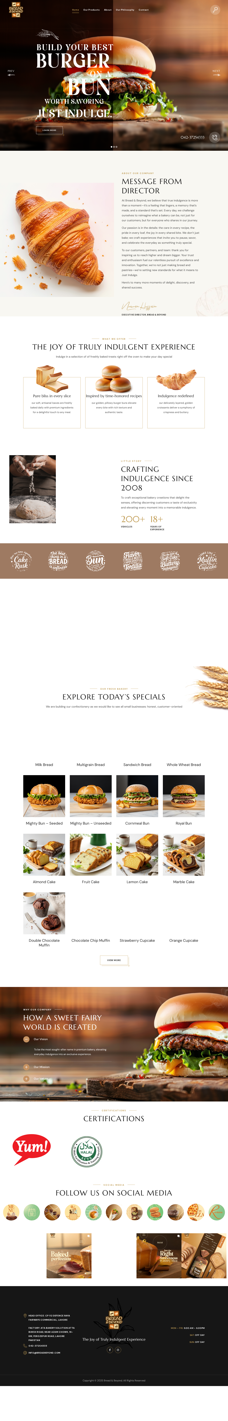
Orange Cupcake (183, 940)
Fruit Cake (90, 882)
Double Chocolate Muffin (44, 942)
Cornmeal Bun (137, 823)
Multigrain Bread (91, 764)
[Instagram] (118, 1350)
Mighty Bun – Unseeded (90, 823)
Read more (44, 751)
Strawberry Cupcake (137, 940)
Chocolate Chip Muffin (91, 940)
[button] (215, 9)
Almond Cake (44, 882)
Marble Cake (183, 882)
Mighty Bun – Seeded (44, 823)
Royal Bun (184, 823)
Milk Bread (44, 764)
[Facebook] (110, 1350)
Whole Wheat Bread (184, 764)
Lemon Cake (137, 882)
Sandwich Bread (137, 764)
